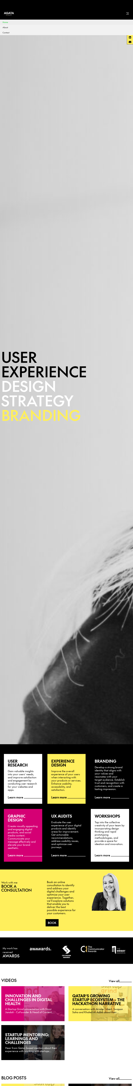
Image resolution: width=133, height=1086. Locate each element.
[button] (130, 37)
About (5, 27)
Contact (6, 32)
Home (5, 22)
